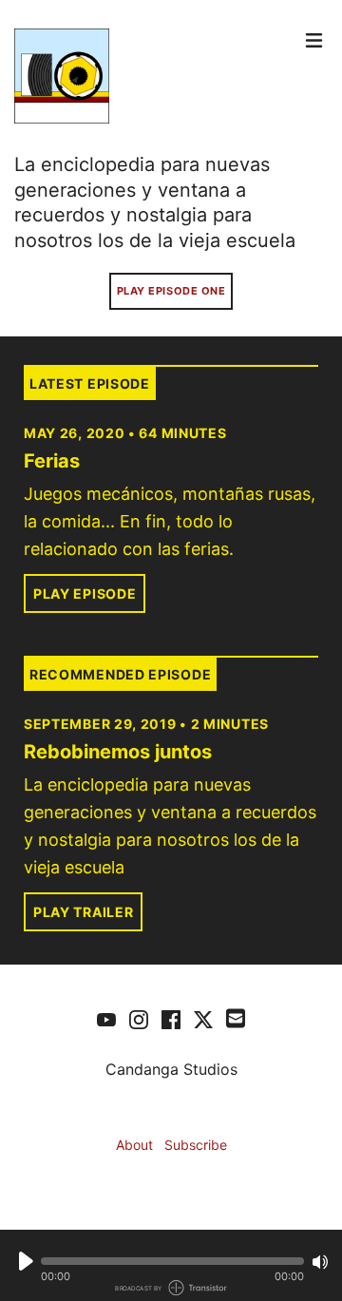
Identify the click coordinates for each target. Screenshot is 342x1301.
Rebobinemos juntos (118, 751)
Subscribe (195, 1145)
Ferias (52, 461)
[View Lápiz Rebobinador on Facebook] (171, 1018)
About (134, 1145)
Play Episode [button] (84, 593)
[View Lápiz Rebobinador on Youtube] (106, 1018)
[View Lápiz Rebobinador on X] (203, 1018)
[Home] (155, 76)
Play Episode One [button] (171, 290)
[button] (172, 1261)
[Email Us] (235, 1016)
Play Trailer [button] (83, 912)
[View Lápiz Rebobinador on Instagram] (138, 1018)
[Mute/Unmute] (320, 1262)
